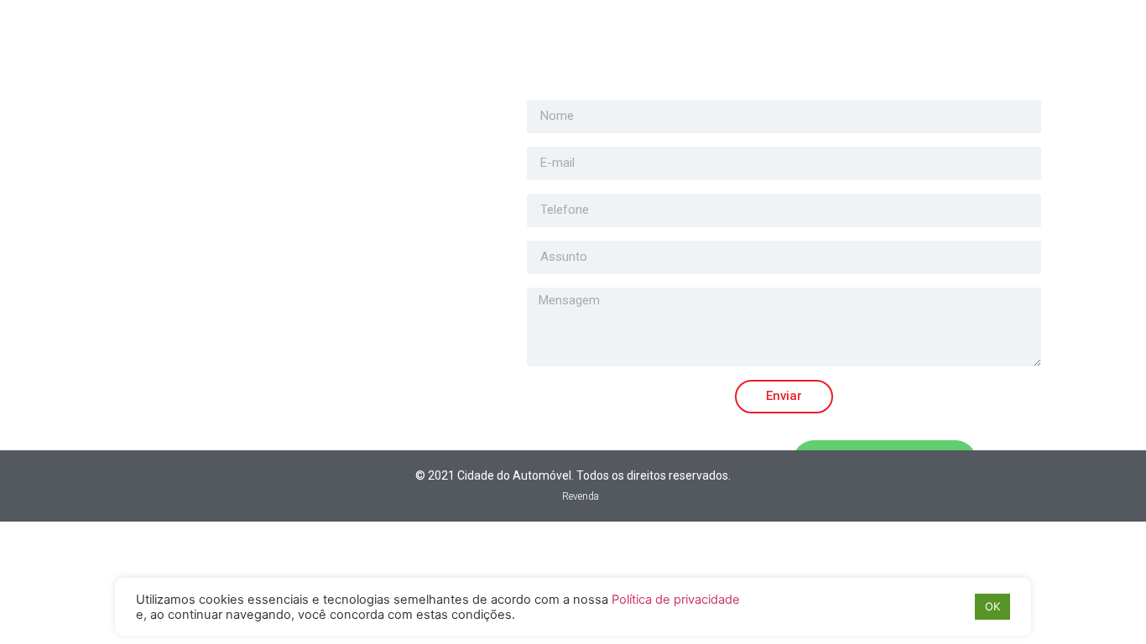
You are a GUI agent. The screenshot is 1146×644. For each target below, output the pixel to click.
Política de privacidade (676, 599)
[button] (573, 496)
